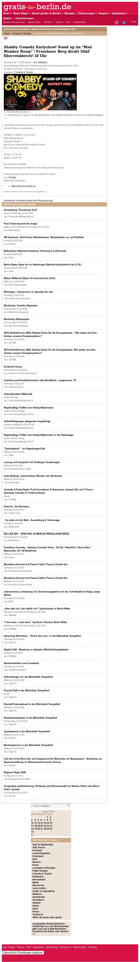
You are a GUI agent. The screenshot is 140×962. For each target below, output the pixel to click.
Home (7, 33)
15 (48, 823)
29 (48, 828)
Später (7, 18)
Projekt (48, 22)
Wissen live (38, 885)
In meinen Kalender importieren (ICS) (6, 38)
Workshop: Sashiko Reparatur (21, 305)
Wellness (37, 894)
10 (32, 823)
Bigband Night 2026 (15, 772)
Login (133, 22)
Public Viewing (39, 871)
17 (32, 826)
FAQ (68, 22)
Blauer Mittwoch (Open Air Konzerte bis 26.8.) (29, 278)
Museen (36, 862)
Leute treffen (39, 888)
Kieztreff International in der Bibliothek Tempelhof (32, 704)
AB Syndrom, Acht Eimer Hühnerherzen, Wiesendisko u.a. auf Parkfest (44, 237)
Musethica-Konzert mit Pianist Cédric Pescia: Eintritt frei (35, 564)
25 (36, 828)
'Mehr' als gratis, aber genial (47, 917)
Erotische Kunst (13, 366)
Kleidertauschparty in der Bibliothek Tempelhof (30, 717)
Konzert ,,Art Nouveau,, (17, 506)
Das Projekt (9, 947)
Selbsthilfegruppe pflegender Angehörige (27, 421)
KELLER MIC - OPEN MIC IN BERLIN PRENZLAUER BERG (36, 533)
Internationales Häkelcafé (18, 394)
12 (39, 823)
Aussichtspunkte (41, 853)
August (103, 13)
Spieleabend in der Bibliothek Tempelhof (27, 731)
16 (51, 823)
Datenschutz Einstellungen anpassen (22, 952)
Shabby (12, 177)
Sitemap (92, 947)
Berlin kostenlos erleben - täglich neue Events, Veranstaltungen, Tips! (40, 29)
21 (45, 826)
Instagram (117, 23)
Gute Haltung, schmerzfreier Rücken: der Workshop (33, 476)
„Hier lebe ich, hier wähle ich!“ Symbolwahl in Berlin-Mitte (37, 608)
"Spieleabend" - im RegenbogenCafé (24, 448)
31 (32, 831)
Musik (35, 882)
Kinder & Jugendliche (43, 891)
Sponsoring (79, 22)
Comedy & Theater (21, 33)
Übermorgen (86, 13)
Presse (59, 22)
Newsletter (34, 22)
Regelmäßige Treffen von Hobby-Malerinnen (28, 407)
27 (41, 828)
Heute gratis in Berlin (46, 13)
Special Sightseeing (42, 844)
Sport (35, 908)
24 (32, 828)
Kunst (35, 865)
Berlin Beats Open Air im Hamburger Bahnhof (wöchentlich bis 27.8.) (42, 264)
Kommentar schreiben (28, 200)
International (38, 879)
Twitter (124, 23)
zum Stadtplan (40, 62)
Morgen (69, 13)
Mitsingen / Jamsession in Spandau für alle (28, 292)
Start (6, 13)
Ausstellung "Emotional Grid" (21, 210)
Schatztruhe (38, 897)
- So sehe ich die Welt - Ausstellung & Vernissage (32, 520)
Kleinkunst (38, 876)
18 (36, 826)
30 (51, 828)
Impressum (65, 947)
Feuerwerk (38, 856)
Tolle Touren (38, 847)
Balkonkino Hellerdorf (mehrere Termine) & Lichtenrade (35, 251)
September (119, 13)
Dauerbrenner (24, 18)
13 (41, 823)
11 (36, 823)
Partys (35, 911)
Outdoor (36, 903)
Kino (34, 859)
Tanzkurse (37, 914)
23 (51, 826)
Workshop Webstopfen (16, 319)
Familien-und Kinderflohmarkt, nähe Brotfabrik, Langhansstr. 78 (40, 380)
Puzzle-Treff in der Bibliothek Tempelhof (26, 690)
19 (39, 826)
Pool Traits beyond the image (20, 223)
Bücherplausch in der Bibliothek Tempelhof (28, 745)
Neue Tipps (20, 13)
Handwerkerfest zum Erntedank (21, 663)
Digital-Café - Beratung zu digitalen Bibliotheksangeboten (36, 649)
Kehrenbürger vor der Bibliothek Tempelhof (28, 676)
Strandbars (38, 900)
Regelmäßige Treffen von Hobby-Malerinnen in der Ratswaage (38, 435)
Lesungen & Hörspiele (43, 868)
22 (48, 826)
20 (41, 826)
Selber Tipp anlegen (14, 22)
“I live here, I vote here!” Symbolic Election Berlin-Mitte (35, 622)
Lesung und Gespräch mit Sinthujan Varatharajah (32, 462)
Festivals (37, 850)
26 (39, 828)
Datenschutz (79, 947)
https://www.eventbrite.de (23, 186)
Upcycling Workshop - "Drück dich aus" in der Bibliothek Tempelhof (42, 636)
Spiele (35, 905)
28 (45, 828)
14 (45, 823)
